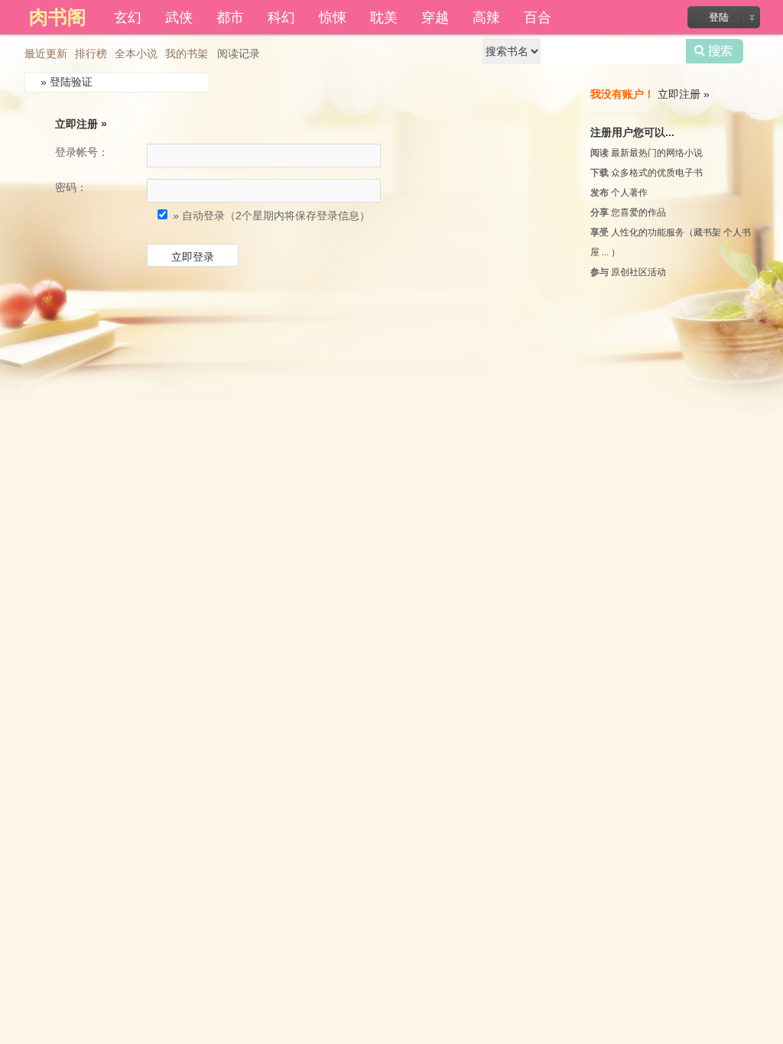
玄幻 (127, 16)
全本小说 (136, 53)
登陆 (719, 17)
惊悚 (332, 16)
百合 (537, 16)
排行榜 (91, 53)
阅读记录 (238, 53)
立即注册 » (81, 124)
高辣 (486, 16)
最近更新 (45, 53)
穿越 (435, 16)
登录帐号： (82, 152)
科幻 (281, 16)
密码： (71, 187)
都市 (230, 16)
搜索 (714, 51)
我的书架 (186, 53)
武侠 (179, 16)
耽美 (384, 16)
